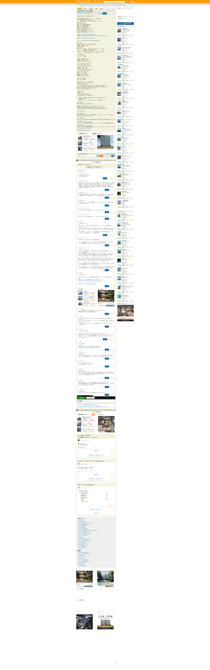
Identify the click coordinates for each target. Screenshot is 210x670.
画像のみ (89, 167)
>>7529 (84, 323)
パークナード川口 (81, 548)
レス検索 (97, 167)
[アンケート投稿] (81, 401)
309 (92, 160)
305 (85, 160)
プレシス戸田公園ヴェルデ (82, 525)
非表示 (101, 178)
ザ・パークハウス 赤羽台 (82, 533)
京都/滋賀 (112, 5)
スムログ (92, 3)
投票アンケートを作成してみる (96, 509)
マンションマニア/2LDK (92, 437)
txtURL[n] (125, 23)
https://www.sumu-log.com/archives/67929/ (84, 125)
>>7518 (79, 171)
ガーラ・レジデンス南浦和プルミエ (123, 55)
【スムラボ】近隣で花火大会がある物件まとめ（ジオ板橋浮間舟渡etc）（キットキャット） (93, 406)
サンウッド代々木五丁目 (82, 565)
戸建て (102, 3)
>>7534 (79, 370)
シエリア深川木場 (81, 564)
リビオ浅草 (119, 231)
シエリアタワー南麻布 (120, 258)
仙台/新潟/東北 (99, 5)
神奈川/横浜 (85, 5)
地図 (96, 8)
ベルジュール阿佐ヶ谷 (120, 155)
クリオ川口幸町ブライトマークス (83, 545)
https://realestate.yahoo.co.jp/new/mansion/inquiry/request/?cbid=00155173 (94, 35)
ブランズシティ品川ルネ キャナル (122, 222)
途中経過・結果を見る (90, 484)
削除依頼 (100, 13)
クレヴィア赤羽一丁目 (81, 537)
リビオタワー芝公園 (120, 276)
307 (89, 160)
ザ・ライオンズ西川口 (81, 527)
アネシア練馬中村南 (120, 73)
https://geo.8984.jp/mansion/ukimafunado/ (88, 34)
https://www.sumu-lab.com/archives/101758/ (84, 115)
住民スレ (85, 8)
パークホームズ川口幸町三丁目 (83, 534)
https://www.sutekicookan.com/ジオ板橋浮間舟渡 (90, 40)
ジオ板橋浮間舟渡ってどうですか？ (84, 10)
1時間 (98, 155)
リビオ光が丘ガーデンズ (121, 82)
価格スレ (101, 8)
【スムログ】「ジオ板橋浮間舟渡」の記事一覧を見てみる (87, 404)
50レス (105, 160)
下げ (83, 401)
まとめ (99, 3)
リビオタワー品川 (120, 294)
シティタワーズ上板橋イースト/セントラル (85, 530)
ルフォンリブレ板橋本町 (82, 546)
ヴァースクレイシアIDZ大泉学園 (122, 200)
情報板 (83, 3)
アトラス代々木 (80, 558)
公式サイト (86, 144)
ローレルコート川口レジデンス (83, 543)
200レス (111, 160)
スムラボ (95, 3)
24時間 (101, 155)
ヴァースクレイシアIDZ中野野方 (122, 91)
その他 (89, 3)
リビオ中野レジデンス (120, 109)
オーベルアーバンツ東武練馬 (122, 28)
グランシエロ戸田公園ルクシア (83, 524)
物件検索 (97, 2)
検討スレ (79, 8)
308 (90, 160)
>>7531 (79, 274)
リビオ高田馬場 (119, 64)
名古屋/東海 (103, 5)
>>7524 (79, 223)
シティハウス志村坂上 (81, 521)
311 (96, 160)
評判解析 (89, 12)
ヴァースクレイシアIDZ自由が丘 (83, 561)
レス (81, 167)
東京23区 (78, 5)
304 (84, 160)
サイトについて (100, 2)
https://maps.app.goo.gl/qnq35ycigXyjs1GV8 (84, 103)
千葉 (88, 5)
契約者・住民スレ (82, 12)
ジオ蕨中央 (80, 536)
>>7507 (79, 277)
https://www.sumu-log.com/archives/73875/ (84, 121)
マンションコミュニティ (83, 2)
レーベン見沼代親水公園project (83, 552)
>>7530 (79, 249)
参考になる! (110, 178)
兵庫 (109, 5)
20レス (101, 160)
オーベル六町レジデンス (121, 285)
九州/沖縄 (123, 5)
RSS (91, 12)
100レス (108, 160)
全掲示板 (94, 2)
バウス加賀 (119, 46)
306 (87, 160)
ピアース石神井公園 (120, 164)
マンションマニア (83, 440)
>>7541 (79, 391)
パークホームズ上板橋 (81, 531)
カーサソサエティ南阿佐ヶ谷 (122, 191)
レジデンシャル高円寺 (120, 173)
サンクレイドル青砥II (81, 556)
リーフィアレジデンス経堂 (121, 240)
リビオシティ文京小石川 (121, 127)
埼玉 (91, 5)
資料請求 (92, 138)
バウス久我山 (119, 267)
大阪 (107, 5)
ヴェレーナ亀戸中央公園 (121, 249)
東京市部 (81, 5)
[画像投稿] (78, 401)
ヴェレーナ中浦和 (120, 118)
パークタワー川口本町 (81, 540)
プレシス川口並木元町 (81, 542)
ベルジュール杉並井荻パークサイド (123, 182)
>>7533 (79, 331)
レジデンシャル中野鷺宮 (121, 100)
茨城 (93, 5)
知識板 (86, 3)
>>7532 (79, 343)
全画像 (78, 12)
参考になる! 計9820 (111, 13)
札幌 (95, 5)
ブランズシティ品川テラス (121, 213)
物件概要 (90, 8)
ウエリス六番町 (80, 555)
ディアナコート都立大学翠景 (83, 559)
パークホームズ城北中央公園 (83, 539)
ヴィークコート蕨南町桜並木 (83, 528)
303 (82, 160)
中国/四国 (120, 5)
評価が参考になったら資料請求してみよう (96, 478)
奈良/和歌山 (116, 5)
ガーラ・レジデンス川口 (121, 37)
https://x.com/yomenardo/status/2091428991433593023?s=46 (89, 347)
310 (94, 160)
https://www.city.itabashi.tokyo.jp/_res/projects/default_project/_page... (90, 280)
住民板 (81, 3)
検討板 (78, 3)
